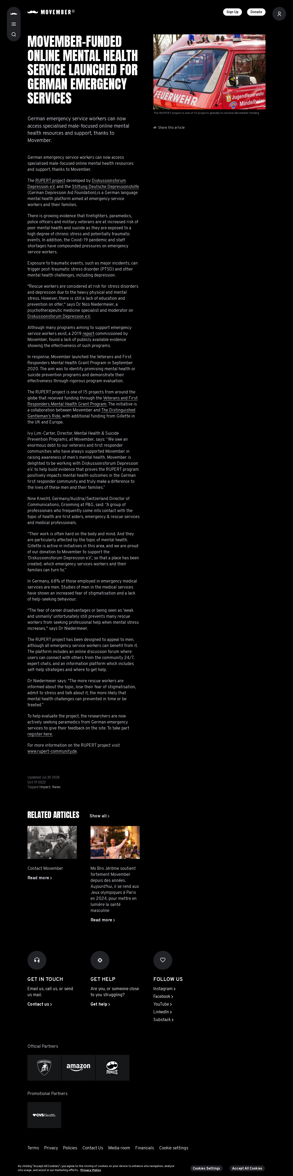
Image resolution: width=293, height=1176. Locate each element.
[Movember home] (51, 12)
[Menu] (14, 24)
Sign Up (233, 12)
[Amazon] (78, 1068)
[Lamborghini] (44, 1068)
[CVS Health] (44, 1115)
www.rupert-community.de (52, 751)
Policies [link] (70, 1148)
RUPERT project (50, 181)
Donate (256, 12)
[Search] (14, 34)
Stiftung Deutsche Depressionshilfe (105, 187)
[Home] (14, 14)
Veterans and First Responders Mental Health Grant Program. (82, 401)
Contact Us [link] (92, 1148)
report (88, 334)
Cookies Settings (206, 1169)
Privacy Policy (90, 1170)
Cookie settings (173, 1148)
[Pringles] (112, 1068)
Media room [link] (119, 1148)
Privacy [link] (51, 1148)
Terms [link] (33, 1148)
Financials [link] (144, 1148)
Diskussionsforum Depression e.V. (59, 317)
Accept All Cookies (247, 1169)
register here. (40, 734)
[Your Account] (279, 14)
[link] (99, 816)
